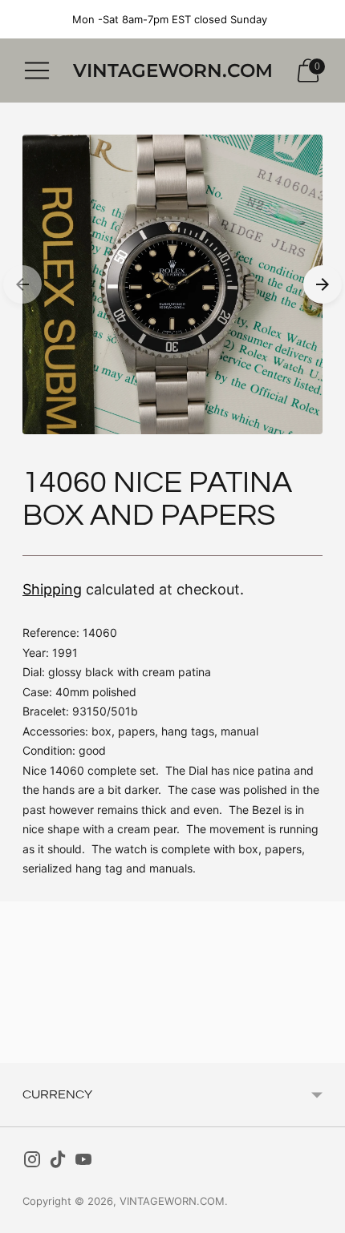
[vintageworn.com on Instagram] (32, 1162)
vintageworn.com (172, 1201)
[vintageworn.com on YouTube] (83, 1162)
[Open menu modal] (36, 70)
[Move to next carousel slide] (322, 284)
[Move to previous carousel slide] (22, 284)
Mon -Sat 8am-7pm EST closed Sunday (169, 19)
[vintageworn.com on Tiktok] (57, 1162)
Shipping (52, 589)
